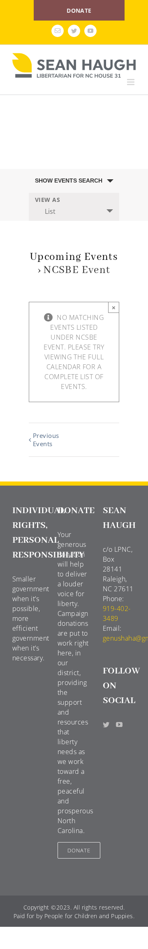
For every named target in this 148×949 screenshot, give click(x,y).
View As (47, 200)
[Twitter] (106, 724)
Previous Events (46, 439)
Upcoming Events (74, 257)
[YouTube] (119, 724)
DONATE (79, 10)
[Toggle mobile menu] (131, 82)
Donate (78, 850)
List (50, 211)
